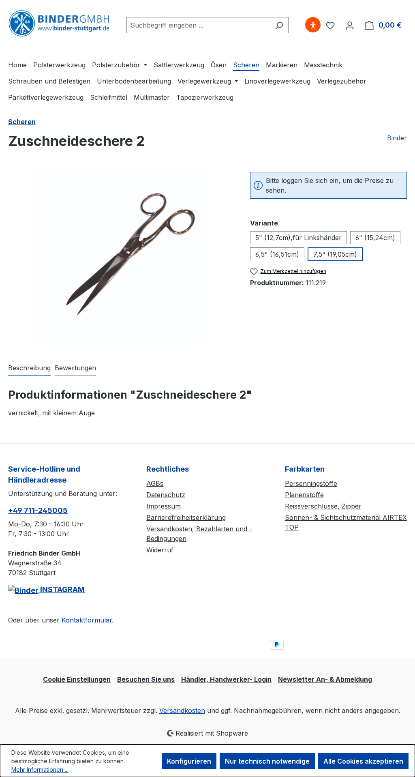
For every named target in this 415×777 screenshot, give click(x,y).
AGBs (154, 483)
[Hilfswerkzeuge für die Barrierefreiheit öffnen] (313, 25)
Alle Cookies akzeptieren (363, 761)
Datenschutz (165, 495)
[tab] (29, 368)
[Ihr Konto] (349, 25)
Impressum (163, 506)
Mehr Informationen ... (39, 769)
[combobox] (198, 25)
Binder (397, 138)
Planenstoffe (304, 495)
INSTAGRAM (62, 589)
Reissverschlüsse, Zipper (323, 506)
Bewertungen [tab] (75, 368)
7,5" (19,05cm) (335, 254)
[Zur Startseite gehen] (58, 23)
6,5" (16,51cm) (277, 254)
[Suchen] (279, 25)
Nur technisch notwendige (267, 761)
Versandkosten (182, 710)
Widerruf (159, 550)
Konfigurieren (189, 761)
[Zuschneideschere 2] (121, 259)
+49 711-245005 (38, 510)
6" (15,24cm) (375, 238)
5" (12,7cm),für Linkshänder (298, 238)
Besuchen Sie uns (146, 679)
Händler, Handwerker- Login (226, 679)
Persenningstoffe (311, 483)
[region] (121, 259)
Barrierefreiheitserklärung (186, 517)
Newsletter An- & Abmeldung (325, 679)
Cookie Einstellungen (77, 679)
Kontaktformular (87, 620)
